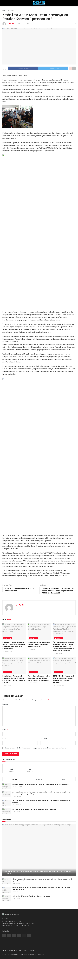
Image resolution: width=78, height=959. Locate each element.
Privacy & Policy (22, 950)
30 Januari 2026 (58, 653)
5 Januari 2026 (7, 685)
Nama (5, 730)
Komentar (6, 704)
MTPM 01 (11, 24)
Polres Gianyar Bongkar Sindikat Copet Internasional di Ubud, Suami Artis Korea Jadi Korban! (39, 678)
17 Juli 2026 (15, 892)
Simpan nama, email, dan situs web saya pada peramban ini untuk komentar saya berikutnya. (35, 748)
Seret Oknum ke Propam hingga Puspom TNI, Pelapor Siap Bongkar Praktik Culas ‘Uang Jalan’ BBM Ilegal (37, 871)
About (4, 950)
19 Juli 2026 (8, 873)
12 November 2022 (23, 24)
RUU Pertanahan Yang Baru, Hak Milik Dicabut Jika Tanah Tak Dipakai (34, 809)
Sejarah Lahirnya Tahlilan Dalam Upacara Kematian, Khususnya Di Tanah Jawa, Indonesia (40, 784)
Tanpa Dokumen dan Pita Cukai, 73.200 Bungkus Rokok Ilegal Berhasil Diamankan (39, 644)
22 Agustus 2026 (7, 651)
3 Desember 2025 (33, 683)
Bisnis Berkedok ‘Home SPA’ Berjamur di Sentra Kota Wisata (31, 896)
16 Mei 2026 (32, 649)
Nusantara (11, 10)
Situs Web (44, 739)
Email (5, 739)
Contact (32, 950)
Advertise (12, 950)
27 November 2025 (59, 685)
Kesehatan (7, 638)
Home (4, 10)
